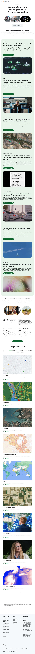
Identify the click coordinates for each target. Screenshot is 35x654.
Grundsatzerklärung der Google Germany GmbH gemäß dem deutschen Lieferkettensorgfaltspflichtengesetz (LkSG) (27, 624)
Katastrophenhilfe (6, 624)
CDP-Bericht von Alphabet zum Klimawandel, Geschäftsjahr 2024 (27, 635)
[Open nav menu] (1, 1)
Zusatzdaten (15, 603)
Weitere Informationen (8, 54)
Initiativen (14, 25)
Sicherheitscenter (6, 629)
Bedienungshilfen (6, 623)
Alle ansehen (15, 623)
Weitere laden (17, 593)
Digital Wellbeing (6, 626)
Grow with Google (6, 632)
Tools (21, 25)
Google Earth (15, 622)
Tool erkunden (5, 379)
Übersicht (4, 618)
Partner (18, 25)
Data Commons (15, 618)
